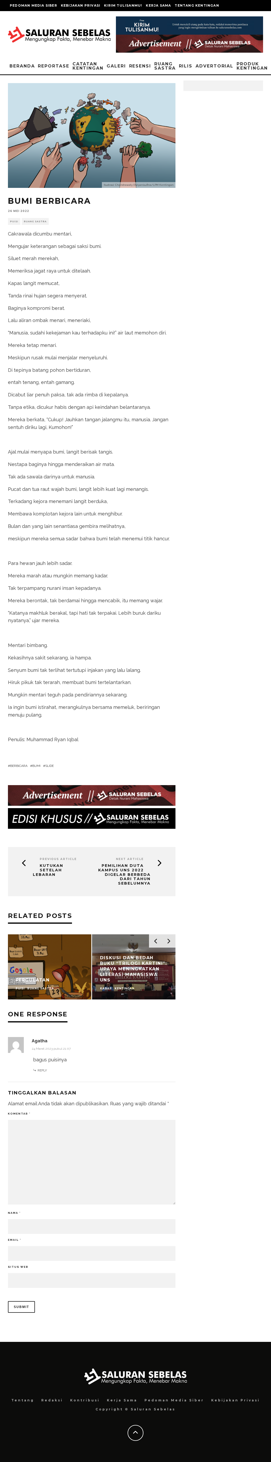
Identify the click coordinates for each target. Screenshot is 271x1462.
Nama (14, 1212)
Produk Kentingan (252, 66)
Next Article (130, 859)
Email (14, 1239)
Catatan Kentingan (88, 66)
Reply (42, 1070)
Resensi (140, 66)
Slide (49, 766)
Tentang (22, 1400)
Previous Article (58, 859)
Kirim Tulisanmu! (123, 5)
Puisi (14, 221)
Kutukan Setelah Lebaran (48, 870)
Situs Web (18, 1266)
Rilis (186, 66)
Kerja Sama (158, 5)
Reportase (53, 66)
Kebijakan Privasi (80, 5)
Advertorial (214, 66)
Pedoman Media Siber (33, 5)
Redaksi (52, 1400)
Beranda (22, 66)
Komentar (19, 1113)
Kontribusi (85, 1400)
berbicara (19, 766)
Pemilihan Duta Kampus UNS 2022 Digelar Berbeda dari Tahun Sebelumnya (124, 874)
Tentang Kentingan (197, 5)
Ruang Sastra (165, 66)
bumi (36, 766)
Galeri (116, 66)
